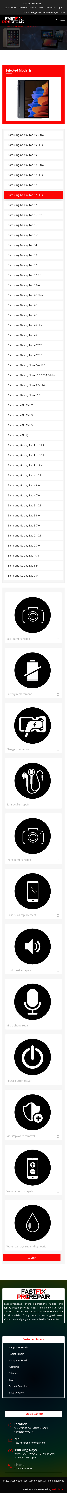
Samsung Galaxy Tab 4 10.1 (24, 475)
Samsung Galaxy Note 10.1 (24, 395)
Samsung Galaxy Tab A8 (22, 315)
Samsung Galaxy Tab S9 (22, 155)
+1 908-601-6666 (33, 3)
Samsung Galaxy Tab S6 (22, 225)
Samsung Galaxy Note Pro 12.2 (27, 365)
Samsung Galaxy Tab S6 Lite (25, 215)
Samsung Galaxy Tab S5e (23, 235)
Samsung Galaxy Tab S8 (22, 185)
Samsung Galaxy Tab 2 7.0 (24, 545)
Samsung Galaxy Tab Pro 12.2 (26, 445)
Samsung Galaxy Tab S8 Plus (25, 175)
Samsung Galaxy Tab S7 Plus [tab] (25, 195)
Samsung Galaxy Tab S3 (22, 255)
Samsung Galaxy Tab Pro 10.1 (26, 455)
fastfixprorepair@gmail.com (30, 1442)
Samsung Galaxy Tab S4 (22, 245)
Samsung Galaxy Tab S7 (22, 205)
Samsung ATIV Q (18, 435)
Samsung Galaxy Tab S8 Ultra (26, 165)
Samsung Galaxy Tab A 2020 (25, 345)
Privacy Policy (16, 1392)
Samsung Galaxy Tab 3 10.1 (24, 505)
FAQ (11, 1379)
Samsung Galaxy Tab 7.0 (23, 575)
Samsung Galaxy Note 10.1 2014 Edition (32, 375)
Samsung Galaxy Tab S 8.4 (24, 285)
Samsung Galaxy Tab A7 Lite (25, 325)
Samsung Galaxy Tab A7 (22, 335)
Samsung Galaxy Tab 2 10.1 (24, 535)
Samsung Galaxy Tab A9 (22, 305)
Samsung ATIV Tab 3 (20, 425)
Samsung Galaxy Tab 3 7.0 (24, 525)
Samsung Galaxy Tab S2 (22, 265)
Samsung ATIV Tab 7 (20, 405)
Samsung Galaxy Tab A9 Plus (25, 295)
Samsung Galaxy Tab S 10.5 (24, 275)
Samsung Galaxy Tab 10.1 (23, 555)
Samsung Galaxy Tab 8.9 (23, 565)
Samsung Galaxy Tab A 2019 (25, 355)
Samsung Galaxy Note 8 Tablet (26, 385)
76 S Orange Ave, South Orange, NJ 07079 (45, 12)
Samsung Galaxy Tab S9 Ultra (26, 135)
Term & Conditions (19, 1386)
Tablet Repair (16, 1353)
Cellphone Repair (18, 1347)
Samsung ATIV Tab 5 (20, 415)
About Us (14, 1366)
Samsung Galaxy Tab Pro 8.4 (25, 465)
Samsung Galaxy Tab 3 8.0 (24, 515)
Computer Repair (18, 1360)
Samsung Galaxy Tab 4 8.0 (24, 485)
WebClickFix (58, 1489)
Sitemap (13, 1373)
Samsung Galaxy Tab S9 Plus (25, 145)
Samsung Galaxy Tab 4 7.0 (24, 495)
